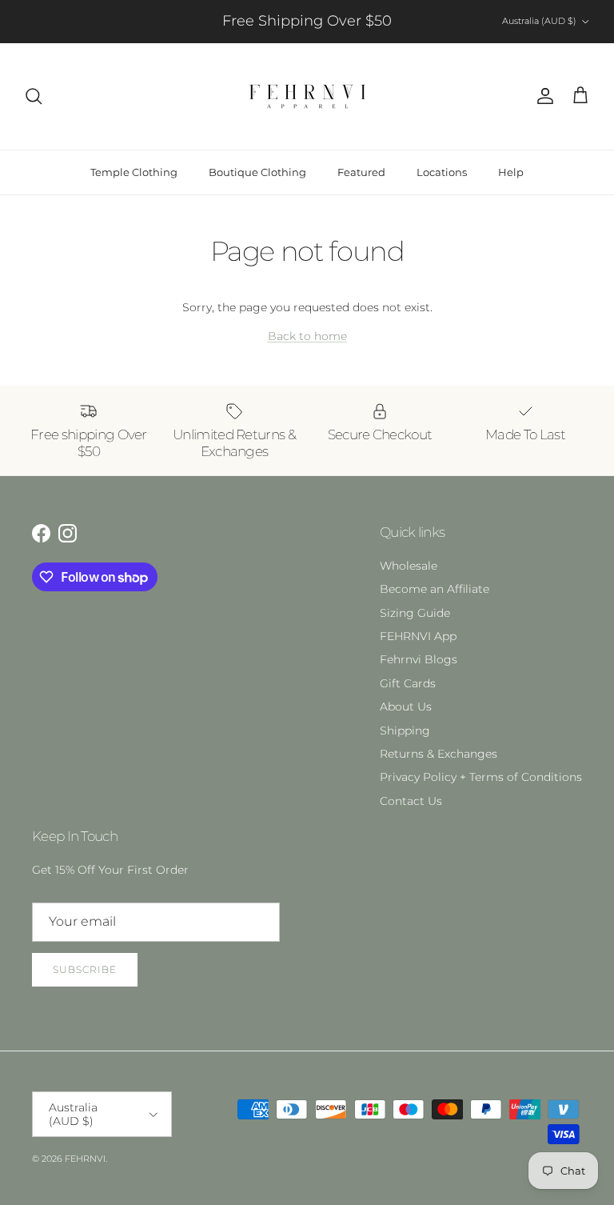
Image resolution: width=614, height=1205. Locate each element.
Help (511, 172)
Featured (361, 172)
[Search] (33, 96)
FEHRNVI (85, 1158)
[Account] (542, 96)
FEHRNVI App (418, 636)
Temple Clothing (133, 172)
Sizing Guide (415, 613)
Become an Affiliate (434, 589)
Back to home (307, 336)
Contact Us (411, 801)
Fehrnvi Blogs (418, 659)
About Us (406, 706)
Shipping (405, 730)
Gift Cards (408, 683)
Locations (442, 172)
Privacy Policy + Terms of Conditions (481, 777)
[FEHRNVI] (307, 96)
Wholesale (408, 565)
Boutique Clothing (257, 172)
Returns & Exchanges (438, 754)
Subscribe (85, 969)
